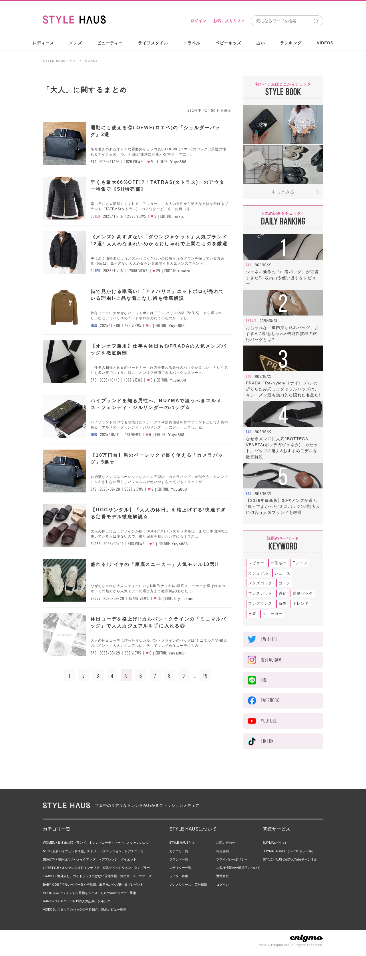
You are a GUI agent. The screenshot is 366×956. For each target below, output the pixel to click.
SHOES (96, 544)
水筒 (252, 614)
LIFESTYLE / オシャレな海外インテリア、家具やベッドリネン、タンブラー (96, 867)
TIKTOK (267, 741)
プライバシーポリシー (232, 859)
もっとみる (283, 191)
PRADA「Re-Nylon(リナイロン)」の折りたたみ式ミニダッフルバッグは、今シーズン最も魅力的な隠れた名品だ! (283, 389)
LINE (265, 680)
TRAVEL (251, 320)
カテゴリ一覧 (178, 851)
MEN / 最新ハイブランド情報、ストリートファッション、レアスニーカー (95, 851)
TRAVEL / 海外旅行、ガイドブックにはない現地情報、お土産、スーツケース (97, 876)
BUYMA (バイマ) (274, 842)
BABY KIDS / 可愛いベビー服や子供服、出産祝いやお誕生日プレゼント (93, 884)
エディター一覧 (180, 867)
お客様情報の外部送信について (238, 867)
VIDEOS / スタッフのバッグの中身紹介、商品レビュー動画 (84, 909)
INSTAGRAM (271, 660)
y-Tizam (186, 598)
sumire (183, 271)
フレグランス (260, 603)
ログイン (198, 21)
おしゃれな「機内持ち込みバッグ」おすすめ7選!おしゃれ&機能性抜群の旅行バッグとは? (282, 333)
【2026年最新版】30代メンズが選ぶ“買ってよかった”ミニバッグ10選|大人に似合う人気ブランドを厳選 (283, 506)
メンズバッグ (260, 583)
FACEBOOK (270, 700)
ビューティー (110, 43)
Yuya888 (178, 162)
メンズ (75, 43)
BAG (94, 161)
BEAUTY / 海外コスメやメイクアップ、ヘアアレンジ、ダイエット (89, 859)
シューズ (282, 573)
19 (205, 675)
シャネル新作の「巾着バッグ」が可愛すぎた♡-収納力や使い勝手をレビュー (282, 278)
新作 (283, 603)
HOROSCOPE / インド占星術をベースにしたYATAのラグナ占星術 (89, 893)
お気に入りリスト (229, 21)
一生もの (278, 563)
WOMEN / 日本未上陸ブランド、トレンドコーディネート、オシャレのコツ (96, 842)
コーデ (285, 583)
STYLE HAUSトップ (59, 60)
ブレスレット (260, 593)
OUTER (95, 216)
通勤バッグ (303, 593)
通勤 (283, 593)
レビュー (256, 563)
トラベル (191, 43)
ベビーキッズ (228, 43)
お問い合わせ (225, 842)
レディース (43, 43)
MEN (94, 325)
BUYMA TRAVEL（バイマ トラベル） (289, 851)
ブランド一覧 (178, 859)
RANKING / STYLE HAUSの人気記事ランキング (76, 901)
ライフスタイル (153, 43)
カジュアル (258, 573)
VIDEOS (325, 43)
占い (260, 43)
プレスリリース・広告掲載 (188, 884)
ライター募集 (178, 876)
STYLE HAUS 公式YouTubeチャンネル (290, 859)
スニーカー (272, 614)
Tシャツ (300, 563)
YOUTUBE (269, 721)
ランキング (291, 43)
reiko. (179, 216)
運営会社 (222, 876)
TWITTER (269, 639)
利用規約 (222, 851)
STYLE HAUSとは (182, 842)
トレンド (301, 603)
